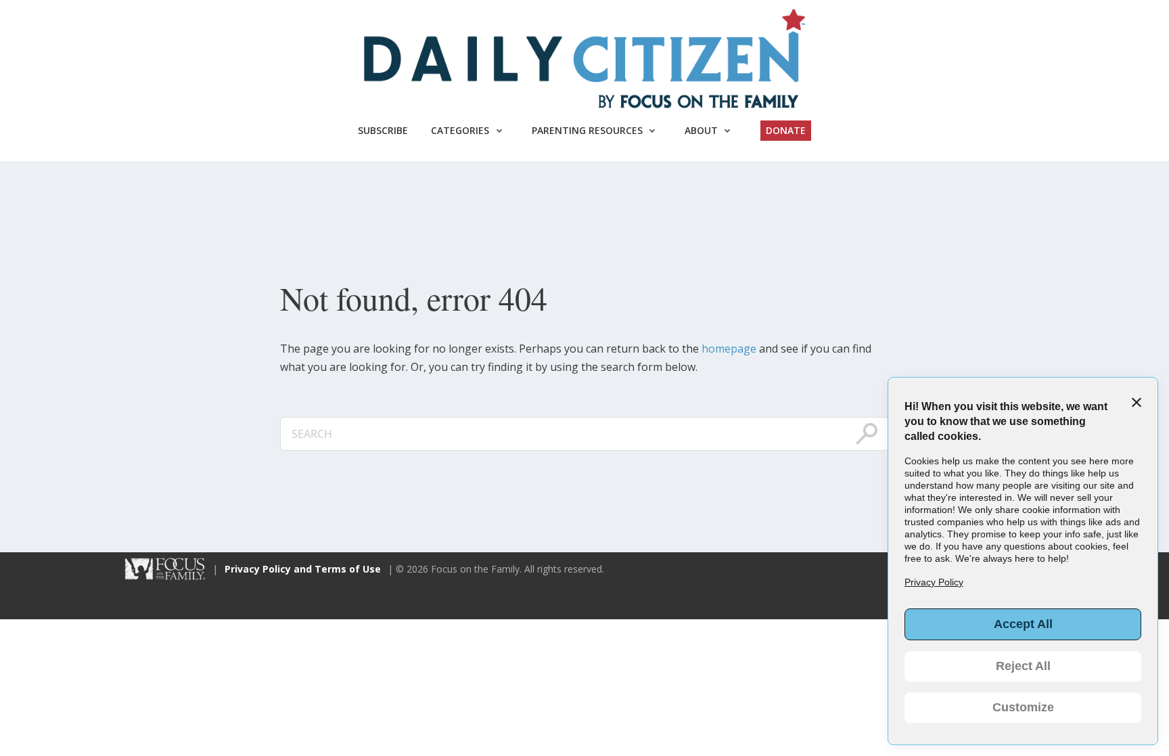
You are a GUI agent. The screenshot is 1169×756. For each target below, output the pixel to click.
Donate (786, 130)
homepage (729, 348)
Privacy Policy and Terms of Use (303, 568)
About (701, 130)
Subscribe (383, 130)
